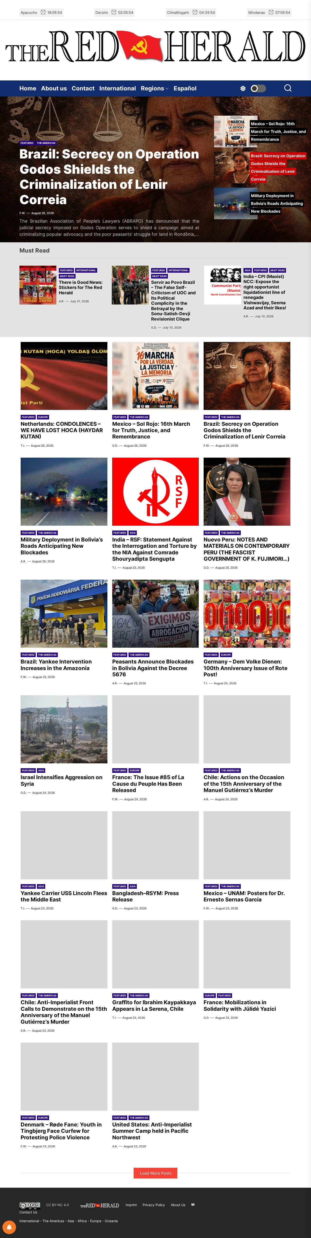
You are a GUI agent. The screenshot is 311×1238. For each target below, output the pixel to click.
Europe (43, 417)
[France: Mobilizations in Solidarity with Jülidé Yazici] (247, 954)
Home (27, 88)
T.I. (23, 445)
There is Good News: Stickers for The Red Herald (81, 287)
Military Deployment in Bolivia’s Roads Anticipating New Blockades (62, 546)
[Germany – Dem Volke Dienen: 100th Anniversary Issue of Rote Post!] (247, 614)
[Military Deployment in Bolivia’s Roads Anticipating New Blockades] (64, 492)
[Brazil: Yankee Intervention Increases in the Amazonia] (64, 614)
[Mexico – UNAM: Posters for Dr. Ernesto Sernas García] (247, 845)
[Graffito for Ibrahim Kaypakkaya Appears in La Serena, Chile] (155, 954)
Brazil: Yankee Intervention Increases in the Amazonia (56, 664)
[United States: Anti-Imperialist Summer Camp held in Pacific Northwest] (155, 1077)
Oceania (111, 1221)
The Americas (46, 142)
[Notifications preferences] (9, 1227)
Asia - (73, 1221)
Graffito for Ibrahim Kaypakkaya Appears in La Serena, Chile (154, 1005)
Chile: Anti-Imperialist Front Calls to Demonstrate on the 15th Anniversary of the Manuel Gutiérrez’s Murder (64, 1012)
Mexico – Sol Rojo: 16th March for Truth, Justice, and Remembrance (151, 430)
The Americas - (55, 1221)
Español (185, 88)
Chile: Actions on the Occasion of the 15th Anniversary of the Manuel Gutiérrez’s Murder (244, 783)
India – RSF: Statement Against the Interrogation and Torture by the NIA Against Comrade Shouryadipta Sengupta (154, 549)
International (117, 88)
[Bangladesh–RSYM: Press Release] (155, 845)
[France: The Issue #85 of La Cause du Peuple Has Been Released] (155, 729)
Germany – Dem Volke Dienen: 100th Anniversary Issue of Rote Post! (245, 668)
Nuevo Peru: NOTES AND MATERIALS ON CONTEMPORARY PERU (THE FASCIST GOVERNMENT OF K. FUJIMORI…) (247, 549)
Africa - (84, 1221)
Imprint (131, 1205)
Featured (27, 142)
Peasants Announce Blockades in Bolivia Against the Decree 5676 (153, 668)
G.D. (154, 327)
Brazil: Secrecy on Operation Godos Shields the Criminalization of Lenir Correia (109, 176)
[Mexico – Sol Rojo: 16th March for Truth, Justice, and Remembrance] (155, 376)
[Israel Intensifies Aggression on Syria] (64, 729)
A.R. (61, 301)
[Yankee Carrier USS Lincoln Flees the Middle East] (64, 845)
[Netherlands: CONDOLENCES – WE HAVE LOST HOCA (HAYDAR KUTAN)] (64, 376)
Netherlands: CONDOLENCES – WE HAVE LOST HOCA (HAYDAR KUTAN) (62, 430)
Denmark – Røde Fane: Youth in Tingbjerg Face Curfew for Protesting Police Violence (61, 1131)
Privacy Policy (154, 1205)
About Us (178, 1205)
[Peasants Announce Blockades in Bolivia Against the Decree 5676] (155, 614)
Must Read (67, 276)
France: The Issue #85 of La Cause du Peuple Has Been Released (148, 783)
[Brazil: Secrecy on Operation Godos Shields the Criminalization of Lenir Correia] (247, 376)
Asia (248, 270)
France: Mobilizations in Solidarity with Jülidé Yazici (240, 1005)
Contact (83, 88)
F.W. (22, 213)
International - (31, 1221)
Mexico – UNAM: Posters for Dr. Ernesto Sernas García (244, 896)
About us (54, 88)
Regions (152, 88)
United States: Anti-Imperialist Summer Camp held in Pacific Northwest (152, 1131)
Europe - (97, 1221)
